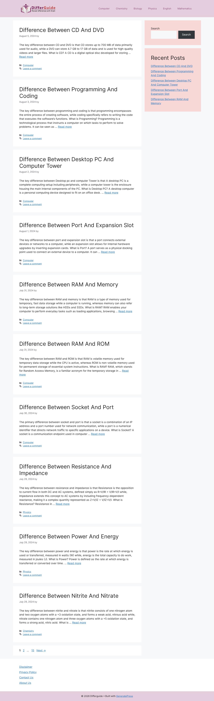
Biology (138, 8)
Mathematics (184, 8)
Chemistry (121, 8)
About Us (25, 682)
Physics (152, 8)
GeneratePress (124, 696)
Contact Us (26, 677)
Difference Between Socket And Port (66, 407)
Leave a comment (32, 68)
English (167, 8)
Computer (104, 8)
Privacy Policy (28, 672)
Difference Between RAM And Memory (68, 284)
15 (33, 650)
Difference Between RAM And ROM (64, 343)
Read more (26, 56)
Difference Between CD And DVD (61, 30)
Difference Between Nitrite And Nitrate (68, 595)
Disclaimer (25, 666)
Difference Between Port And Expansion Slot (76, 225)
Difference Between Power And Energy (69, 536)
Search (155, 28)
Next (41, 650)
